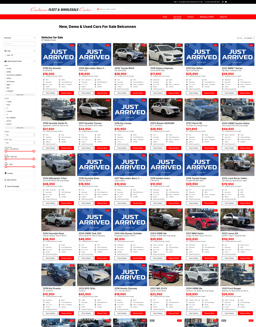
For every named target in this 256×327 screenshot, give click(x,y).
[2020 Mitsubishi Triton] (58, 164)
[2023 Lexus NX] (237, 219)
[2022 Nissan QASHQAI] (166, 109)
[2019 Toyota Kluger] (201, 164)
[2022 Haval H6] (201, 109)
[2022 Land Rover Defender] (237, 164)
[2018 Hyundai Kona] (94, 164)
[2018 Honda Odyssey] (130, 274)
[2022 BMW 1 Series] (237, 54)
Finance (190, 17)
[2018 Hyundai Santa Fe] (58, 109)
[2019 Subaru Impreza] (166, 54)
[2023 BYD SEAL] (94, 274)
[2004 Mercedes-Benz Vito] (94, 54)
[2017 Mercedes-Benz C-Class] (130, 164)
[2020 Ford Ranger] (237, 274)
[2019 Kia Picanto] (58, 274)
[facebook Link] (223, 2)
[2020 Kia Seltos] (201, 54)
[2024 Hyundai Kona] (58, 219)
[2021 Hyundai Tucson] (94, 109)
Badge (7, 131)
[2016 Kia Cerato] (130, 109)
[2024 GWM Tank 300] (94, 219)
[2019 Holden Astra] (166, 164)
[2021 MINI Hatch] (201, 219)
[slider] (6, 151)
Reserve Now (66, 93)
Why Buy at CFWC (207, 17)
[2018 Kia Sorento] (58, 54)
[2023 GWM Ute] (166, 219)
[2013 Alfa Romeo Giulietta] (130, 219)
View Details (50, 93)
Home (165, 17)
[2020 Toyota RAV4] (130, 54)
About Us (223, 17)
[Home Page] (61, 9)
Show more (20, 95)
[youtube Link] (226, 2)
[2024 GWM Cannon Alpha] (237, 109)
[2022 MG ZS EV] (166, 274)
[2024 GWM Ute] (201, 274)
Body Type (8, 139)
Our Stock (177, 17)
